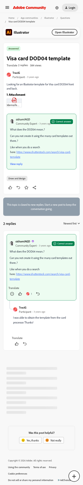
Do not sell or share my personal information (30, 480)
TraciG (16, 72)
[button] (7, 8)
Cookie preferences (17, 473)
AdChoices (65, 480)
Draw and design (17, 178)
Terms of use (39, 467)
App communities (29, 17)
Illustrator (49, 17)
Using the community (19, 467)
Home (11, 17)
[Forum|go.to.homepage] (29, 7)
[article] (41, 267)
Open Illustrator (64, 32)
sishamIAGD (23, 119)
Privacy (52, 467)
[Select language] (57, 7)
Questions (65, 17)
